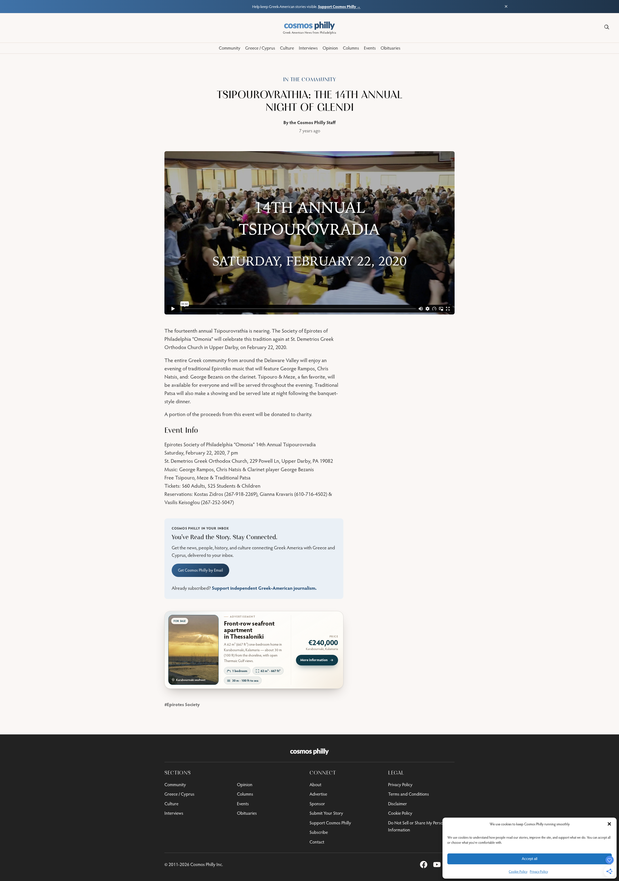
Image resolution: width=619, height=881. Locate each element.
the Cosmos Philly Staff (312, 122)
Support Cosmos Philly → (339, 6)
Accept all (529, 859)
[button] (609, 823)
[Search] (607, 27)
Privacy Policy (539, 871)
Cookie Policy (518, 871)
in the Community (309, 79)
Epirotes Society (183, 704)
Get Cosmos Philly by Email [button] (200, 570)
